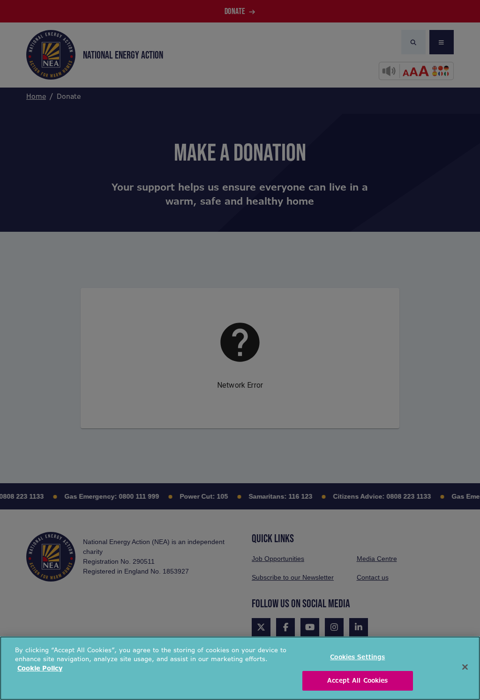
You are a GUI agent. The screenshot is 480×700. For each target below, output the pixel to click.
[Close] (465, 666)
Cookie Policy (39, 668)
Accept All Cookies (357, 681)
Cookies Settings (357, 657)
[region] (240, 668)
